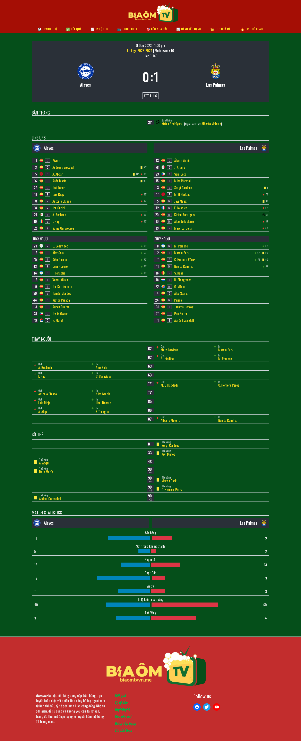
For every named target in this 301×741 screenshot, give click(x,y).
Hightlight (122, 709)
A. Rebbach (59, 214)
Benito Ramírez (184, 266)
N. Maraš (57, 320)
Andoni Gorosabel (63, 167)
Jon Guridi (58, 207)
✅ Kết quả (73, 29)
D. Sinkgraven (182, 279)
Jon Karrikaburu (62, 286)
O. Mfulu (179, 286)
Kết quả (120, 695)
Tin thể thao (123, 730)
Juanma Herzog (183, 306)
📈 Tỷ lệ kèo (99, 29)
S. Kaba (178, 273)
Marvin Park (181, 252)
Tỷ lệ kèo (121, 702)
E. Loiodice (180, 207)
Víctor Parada (61, 300)
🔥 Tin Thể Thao (252, 29)
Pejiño (178, 300)
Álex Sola (58, 252)
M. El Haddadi (182, 194)
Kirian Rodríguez (172, 123)
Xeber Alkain (60, 279)
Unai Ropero (60, 266)
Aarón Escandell (184, 320)
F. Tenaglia (58, 273)
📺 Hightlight (127, 29)
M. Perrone (181, 246)
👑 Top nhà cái (220, 29)
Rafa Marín (59, 180)
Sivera (56, 160)
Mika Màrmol (182, 180)
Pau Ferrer (180, 313)
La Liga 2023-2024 (140, 50)
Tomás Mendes (61, 293)
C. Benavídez (60, 246)
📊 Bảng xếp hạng (188, 29)
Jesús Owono (60, 313)
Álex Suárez (181, 293)
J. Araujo (179, 167)
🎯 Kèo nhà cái (156, 29)
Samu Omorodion (63, 228)
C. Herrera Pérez (184, 259)
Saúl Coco (180, 174)
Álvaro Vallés (182, 160)
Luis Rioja (58, 194)
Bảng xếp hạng (125, 723)
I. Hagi (56, 221)
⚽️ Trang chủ (47, 29)
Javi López (58, 187)
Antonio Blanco (61, 201)
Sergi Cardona (183, 187)
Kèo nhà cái (123, 716)
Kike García (59, 259)
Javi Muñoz (181, 201)
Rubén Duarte (60, 306)
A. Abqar (57, 174)
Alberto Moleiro (211, 123)
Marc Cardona (183, 228)
